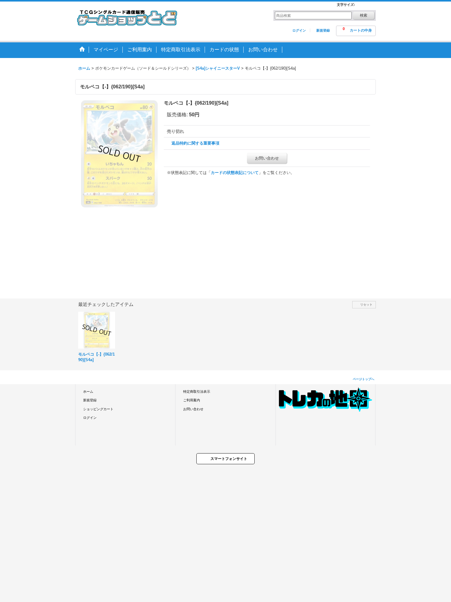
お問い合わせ (267, 158)
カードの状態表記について (235, 172)
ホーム (88, 391)
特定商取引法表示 (196, 391)
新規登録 (323, 30)
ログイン (299, 30)
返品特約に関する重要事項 (195, 143)
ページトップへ (363, 379)
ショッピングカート (98, 409)
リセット (366, 304)
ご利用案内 (191, 400)
